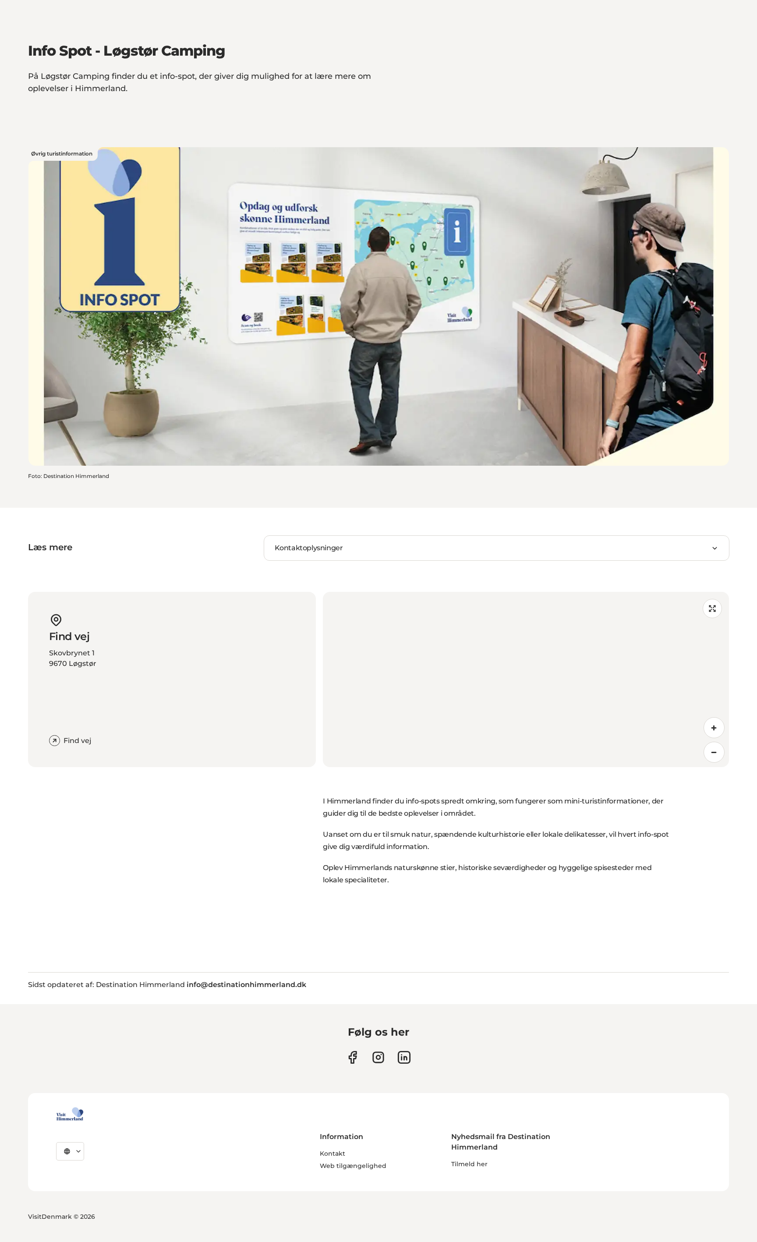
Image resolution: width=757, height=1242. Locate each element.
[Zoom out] (714, 752)
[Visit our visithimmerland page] (352, 1057)
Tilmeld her (469, 1164)
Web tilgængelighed (353, 1166)
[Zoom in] (714, 727)
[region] (526, 679)
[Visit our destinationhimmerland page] (404, 1057)
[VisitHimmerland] (70, 1114)
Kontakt (332, 1153)
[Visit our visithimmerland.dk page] (378, 1057)
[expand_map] (712, 608)
